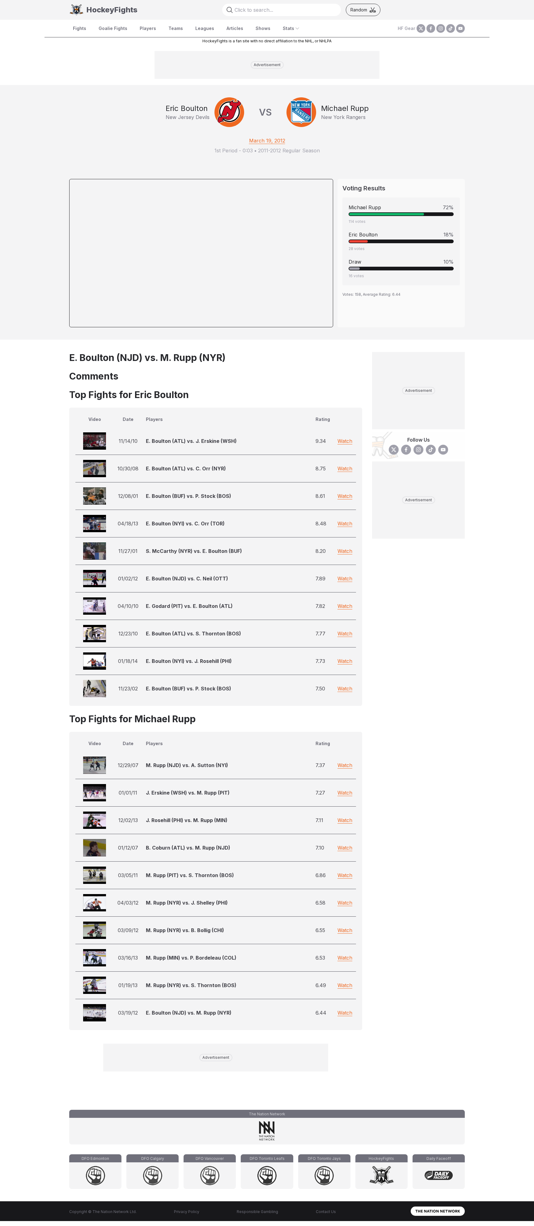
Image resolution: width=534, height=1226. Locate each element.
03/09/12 (128, 930)
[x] (421, 28)
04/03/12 (127, 903)
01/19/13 (128, 985)
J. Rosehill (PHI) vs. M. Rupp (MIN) (186, 820)
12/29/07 (128, 765)
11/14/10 (128, 441)
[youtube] (460, 28)
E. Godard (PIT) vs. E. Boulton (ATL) (189, 606)
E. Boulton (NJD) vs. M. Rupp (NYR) (188, 1013)
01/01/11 (128, 793)
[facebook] (430, 28)
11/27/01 (128, 551)
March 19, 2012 (267, 141)
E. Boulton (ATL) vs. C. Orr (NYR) (186, 468)
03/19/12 (128, 1013)
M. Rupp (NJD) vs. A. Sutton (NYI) (187, 765)
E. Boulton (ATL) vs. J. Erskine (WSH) (191, 441)
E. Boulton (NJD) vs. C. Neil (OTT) (187, 578)
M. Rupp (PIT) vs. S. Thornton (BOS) (190, 875)
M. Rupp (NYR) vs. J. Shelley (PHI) (187, 903)
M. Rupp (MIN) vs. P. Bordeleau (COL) (191, 958)
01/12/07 (128, 848)
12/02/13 (128, 820)
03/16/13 (128, 958)
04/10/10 (128, 606)
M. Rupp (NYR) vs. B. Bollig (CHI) (185, 930)
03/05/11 (128, 875)
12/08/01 (128, 496)
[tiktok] (450, 28)
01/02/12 (128, 578)
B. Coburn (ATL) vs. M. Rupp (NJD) (188, 848)
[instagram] (440, 28)
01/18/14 (128, 661)
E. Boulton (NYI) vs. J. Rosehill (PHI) (189, 661)
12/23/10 (128, 633)
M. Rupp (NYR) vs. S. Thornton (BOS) (191, 985)
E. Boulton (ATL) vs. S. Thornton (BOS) (193, 633)
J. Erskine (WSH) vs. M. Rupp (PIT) (188, 793)
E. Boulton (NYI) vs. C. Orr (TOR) (185, 523)
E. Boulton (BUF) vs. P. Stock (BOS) (188, 496)
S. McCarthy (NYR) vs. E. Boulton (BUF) (194, 551)
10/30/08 (127, 468)
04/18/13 (128, 523)
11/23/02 (128, 688)
